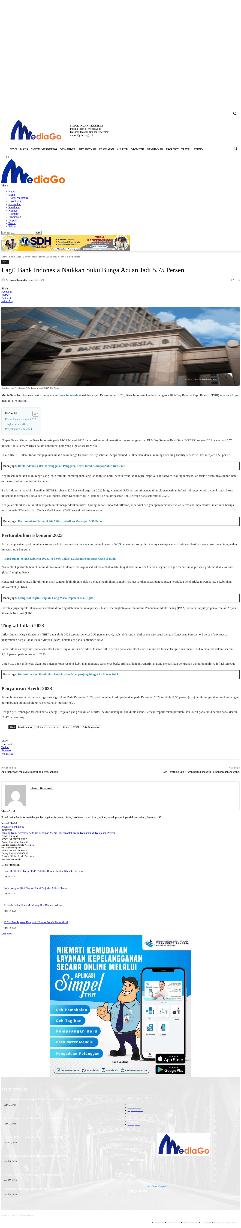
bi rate (66, 727)
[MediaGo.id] (33, 182)
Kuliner (12, 210)
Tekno (12, 226)
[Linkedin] (218, 111)
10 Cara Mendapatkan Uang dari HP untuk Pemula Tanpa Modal (36, 922)
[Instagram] (213, 111)
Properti (12, 220)
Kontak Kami (71, 832)
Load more (6, 933)
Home (4, 256)
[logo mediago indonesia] (35, 130)
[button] (235, 148)
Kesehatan (14, 207)
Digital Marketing (18, 197)
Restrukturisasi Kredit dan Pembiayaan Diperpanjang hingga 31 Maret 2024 (68, 674)
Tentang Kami (9, 832)
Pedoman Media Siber (51, 832)
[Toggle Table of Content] (34, 414)
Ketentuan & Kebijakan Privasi (97, 832)
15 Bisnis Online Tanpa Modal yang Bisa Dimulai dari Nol (33, 905)
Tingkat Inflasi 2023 (16, 424)
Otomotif (13, 213)
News (11, 191)
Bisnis (11, 194)
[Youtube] (228, 111)
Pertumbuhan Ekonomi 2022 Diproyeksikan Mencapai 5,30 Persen (61, 521)
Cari (38, 232)
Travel (12, 223)
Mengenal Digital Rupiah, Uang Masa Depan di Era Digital (56, 598)
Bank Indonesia (68, 395)
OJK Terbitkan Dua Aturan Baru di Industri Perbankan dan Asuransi (201, 771)
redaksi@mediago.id (12, 826)
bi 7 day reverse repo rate (48, 727)
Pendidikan (14, 216)
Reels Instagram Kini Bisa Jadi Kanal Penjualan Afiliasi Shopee (35, 888)
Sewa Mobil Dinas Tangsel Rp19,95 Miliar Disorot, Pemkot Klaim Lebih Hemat (44, 871)
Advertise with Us (28, 832)
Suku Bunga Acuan (91, 727)
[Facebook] (208, 111)
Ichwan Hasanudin (18, 280)
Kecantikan (14, 204)
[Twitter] (223, 111)
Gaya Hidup (15, 201)
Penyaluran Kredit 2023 (18, 428)
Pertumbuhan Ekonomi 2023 (21, 419)
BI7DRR (76, 727)
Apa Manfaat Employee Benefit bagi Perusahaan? (30, 771)
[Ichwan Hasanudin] (3, 280)
